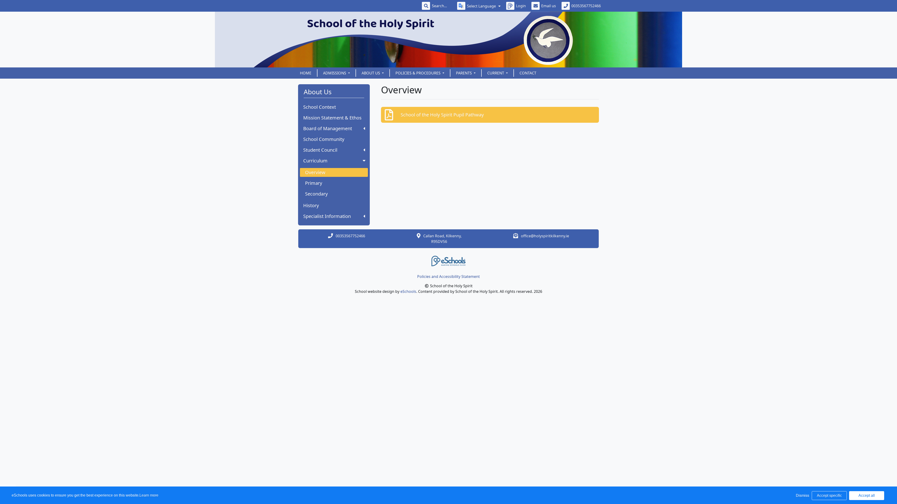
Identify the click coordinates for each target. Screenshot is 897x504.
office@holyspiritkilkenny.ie (545, 235)
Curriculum (315, 161)
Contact (528, 73)
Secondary (316, 194)
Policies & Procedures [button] (418, 73)
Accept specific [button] (829, 495)
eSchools (408, 291)
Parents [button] (464, 73)
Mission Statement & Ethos (332, 118)
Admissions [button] (335, 73)
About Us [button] (371, 73)
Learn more (148, 495)
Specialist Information (327, 216)
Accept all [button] (866, 495)
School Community (323, 139)
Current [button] (496, 73)
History (311, 205)
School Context (319, 107)
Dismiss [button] (802, 495)
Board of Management (327, 128)
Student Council (320, 150)
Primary (313, 183)
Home (305, 73)
